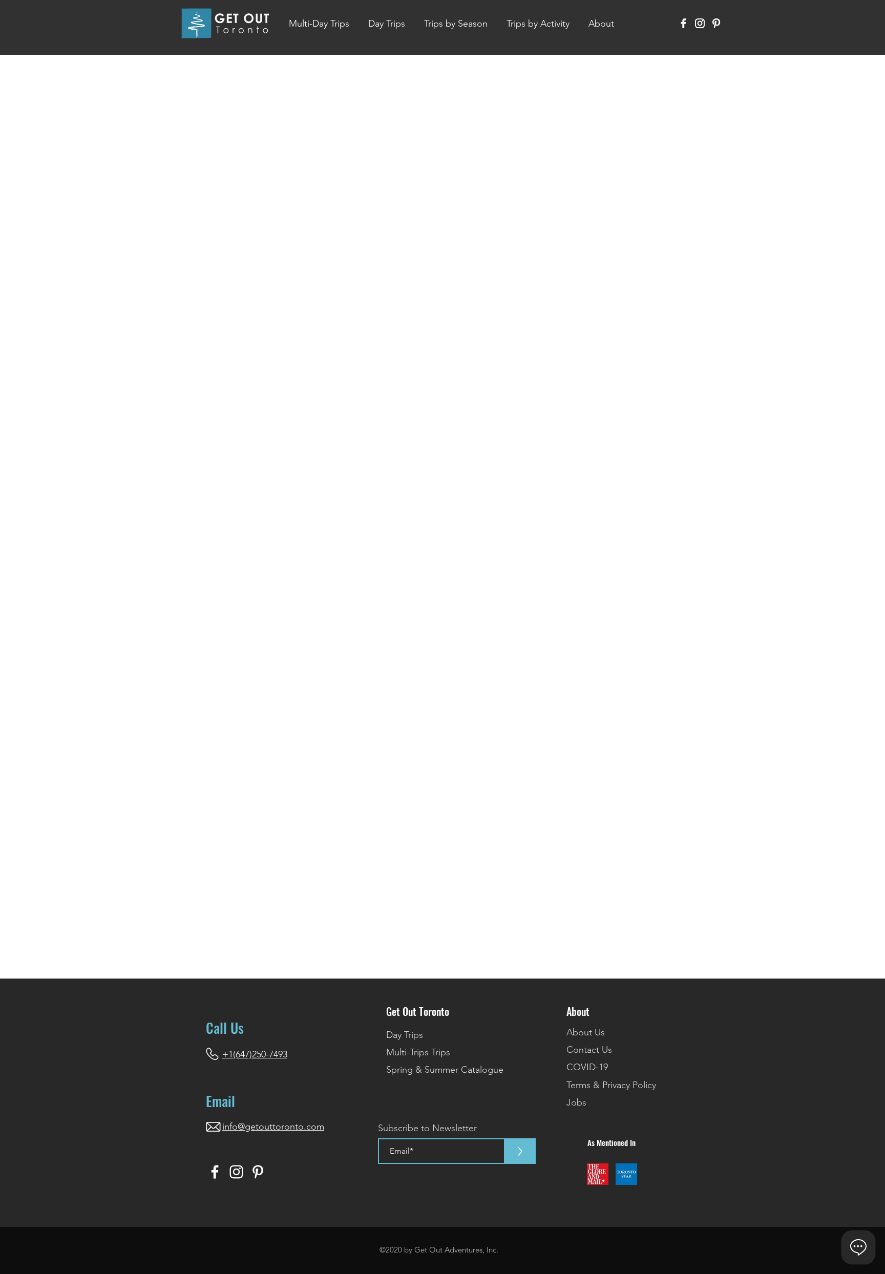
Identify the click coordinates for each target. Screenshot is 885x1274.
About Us (585, 1032)
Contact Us (589, 1049)
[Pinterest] (716, 23)
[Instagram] (699, 23)
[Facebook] (683, 23)
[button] (455, 23)
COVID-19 (587, 1067)
